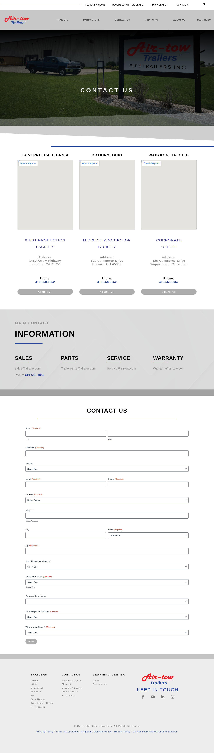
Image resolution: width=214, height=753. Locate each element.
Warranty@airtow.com (169, 368)
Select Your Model (38, 577)
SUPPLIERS (183, 5)
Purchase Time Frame (35, 596)
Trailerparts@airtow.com (78, 368)
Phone (116, 479)
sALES (23, 358)
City (27, 529)
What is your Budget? (40, 627)
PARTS (69, 358)
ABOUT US (179, 20)
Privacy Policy (44, 731)
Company (34, 447)
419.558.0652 (45, 282)
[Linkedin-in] (163, 697)
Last (110, 439)
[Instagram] (173, 697)
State (115, 529)
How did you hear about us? (38, 561)
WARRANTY (168, 358)
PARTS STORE (91, 20)
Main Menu (204, 20)
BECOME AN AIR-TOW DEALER (128, 5)
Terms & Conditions (67, 731)
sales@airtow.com (28, 368)
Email (32, 479)
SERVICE (118, 358)
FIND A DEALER (159, 5)
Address (29, 510)
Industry (29, 463)
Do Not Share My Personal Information (155, 731)
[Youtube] (153, 697)
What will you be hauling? (41, 611)
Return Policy (122, 731)
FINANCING (151, 20)
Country (33, 495)
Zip (31, 545)
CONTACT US (122, 20)
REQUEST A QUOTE (95, 5)
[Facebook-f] (143, 697)
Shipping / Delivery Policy (96, 731)
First (27, 439)
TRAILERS (62, 20)
